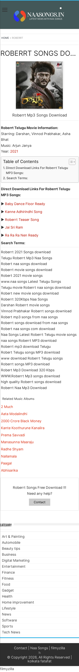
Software (9, 620)
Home (5, 37)
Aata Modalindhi (14, 414)
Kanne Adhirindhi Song (23, 212)
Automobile (11, 542)
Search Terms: (17, 178)
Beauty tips (11, 548)
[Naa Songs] (39, 14)
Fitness (8, 578)
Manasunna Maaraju (17, 442)
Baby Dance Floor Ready (25, 204)
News (6, 614)
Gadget (8, 590)
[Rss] (39, 652)
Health (7, 596)
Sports (7, 626)
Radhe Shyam (12, 449)
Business (9, 554)
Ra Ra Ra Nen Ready (21, 235)
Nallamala (9, 456)
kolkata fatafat (40, 661)
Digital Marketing (16, 560)
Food (6, 584)
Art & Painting (13, 536)
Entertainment (14, 566)
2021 (14, 151)
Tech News (11, 632)
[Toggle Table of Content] (70, 162)
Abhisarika (9, 470)
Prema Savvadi (13, 435)
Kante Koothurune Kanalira (22, 428)
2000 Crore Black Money (21, 421)
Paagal (6, 463)
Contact (39, 502)
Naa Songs (39, 648)
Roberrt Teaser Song (22, 220)
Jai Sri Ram (14, 227)
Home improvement (18, 602)
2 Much (7, 407)
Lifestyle (9, 608)
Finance (8, 572)
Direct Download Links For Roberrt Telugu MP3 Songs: (37, 170)
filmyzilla (58, 648)
